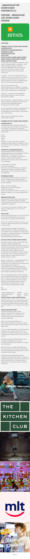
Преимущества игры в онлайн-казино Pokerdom (14, 46)
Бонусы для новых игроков (9, 61)
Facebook (13, 368)
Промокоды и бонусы (7, 52)
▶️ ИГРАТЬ (15, 32)
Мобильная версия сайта (8, 54)
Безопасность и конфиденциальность (12, 50)
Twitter (16, 368)
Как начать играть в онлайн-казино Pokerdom (13, 57)
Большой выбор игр (6, 48)
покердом (4, 75)
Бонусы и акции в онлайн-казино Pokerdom (13, 59)
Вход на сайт (5, 55)
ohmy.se (15, 554)
